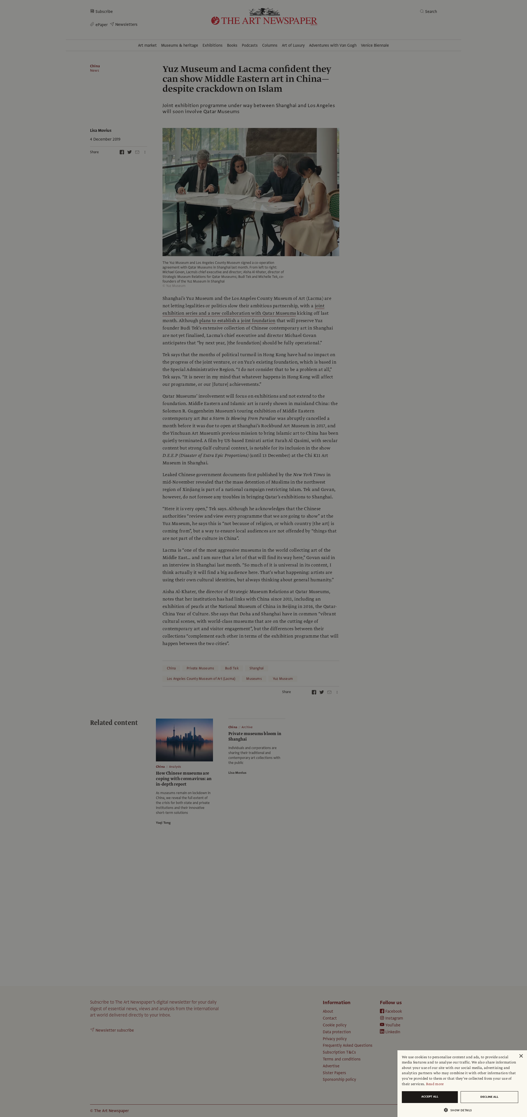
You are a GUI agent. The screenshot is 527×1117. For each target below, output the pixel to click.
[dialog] (462, 1083)
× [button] (521, 1056)
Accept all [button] (429, 1096)
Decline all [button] (489, 1097)
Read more (435, 1084)
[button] (460, 1110)
